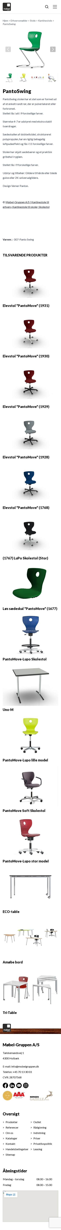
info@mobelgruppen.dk (25, 1066)
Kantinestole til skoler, (25, 206)
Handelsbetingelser (17, 1149)
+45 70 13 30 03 (22, 1071)
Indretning (39, 1132)
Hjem (5, 20)
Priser (36, 1138)
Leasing (37, 1149)
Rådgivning (39, 1127)
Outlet (37, 1122)
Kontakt (10, 1143)
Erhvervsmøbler (19, 20)
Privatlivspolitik (42, 1143)
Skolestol (44, 206)
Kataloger (11, 1138)
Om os (9, 1132)
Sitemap (10, 1154)
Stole (33, 20)
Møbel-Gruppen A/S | (18, 202)
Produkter (12, 1122)
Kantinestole (45, 20)
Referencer (12, 1127)
